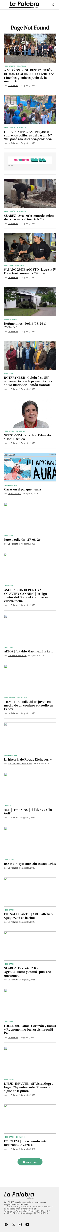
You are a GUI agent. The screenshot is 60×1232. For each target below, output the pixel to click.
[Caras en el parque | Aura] (30, 467)
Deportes (9, 431)
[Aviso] (30, 160)
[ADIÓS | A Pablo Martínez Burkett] (30, 629)
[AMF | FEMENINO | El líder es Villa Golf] (30, 787)
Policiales (10, 697)
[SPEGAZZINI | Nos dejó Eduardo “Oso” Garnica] (30, 413)
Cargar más (30, 1162)
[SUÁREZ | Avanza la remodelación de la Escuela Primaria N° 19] (30, 193)
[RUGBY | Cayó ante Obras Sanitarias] (30, 841)
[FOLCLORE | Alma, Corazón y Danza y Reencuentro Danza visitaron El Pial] (30, 1003)
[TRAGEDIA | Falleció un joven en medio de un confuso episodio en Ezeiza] (30, 679)
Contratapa (11, 485)
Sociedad (21, 66)
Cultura (9, 265)
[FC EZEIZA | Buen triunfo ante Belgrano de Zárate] (30, 1119)
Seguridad (22, 697)
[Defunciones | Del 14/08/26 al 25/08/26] (30, 301)
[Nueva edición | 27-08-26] (30, 517)
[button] (6, 5)
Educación (10, 66)
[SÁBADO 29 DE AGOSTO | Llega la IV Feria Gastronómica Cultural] (30, 247)
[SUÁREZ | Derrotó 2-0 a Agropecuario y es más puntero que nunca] (30, 946)
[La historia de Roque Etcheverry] (30, 737)
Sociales (9, 806)
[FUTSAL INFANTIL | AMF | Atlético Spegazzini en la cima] (30, 892)
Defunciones (11, 319)
